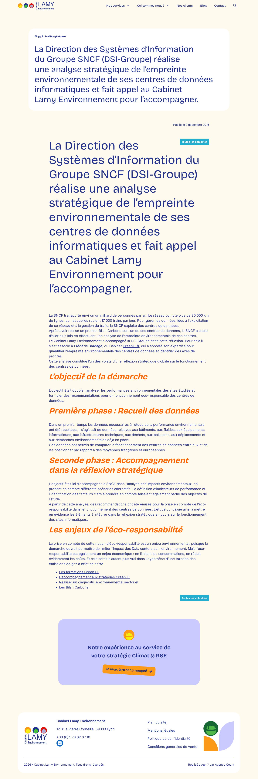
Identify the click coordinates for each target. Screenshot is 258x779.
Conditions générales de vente (172, 747)
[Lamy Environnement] (36, 5)
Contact (220, 5)
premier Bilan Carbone (103, 331)
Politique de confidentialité (169, 738)
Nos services (115, 5)
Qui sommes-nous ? (150, 5)
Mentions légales (161, 730)
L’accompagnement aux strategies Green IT (94, 577)
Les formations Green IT (79, 572)
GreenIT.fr (131, 346)
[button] (234, 5)
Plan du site (157, 722)
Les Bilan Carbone (74, 587)
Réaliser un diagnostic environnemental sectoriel (98, 582)
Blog (203, 5)
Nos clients (185, 5)
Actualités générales (54, 36)
